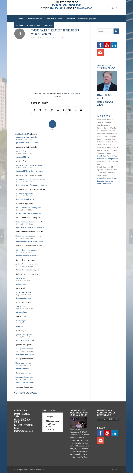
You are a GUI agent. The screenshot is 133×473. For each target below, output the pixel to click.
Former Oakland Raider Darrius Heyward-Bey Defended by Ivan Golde (107, 139)
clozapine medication (24, 349)
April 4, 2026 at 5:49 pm (24, 365)
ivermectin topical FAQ (25, 193)
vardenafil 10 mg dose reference (29, 165)
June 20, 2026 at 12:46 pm (25, 252)
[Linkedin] (117, 8)
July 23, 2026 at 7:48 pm (24, 167)
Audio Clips (61, 38)
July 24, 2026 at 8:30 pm (24, 153)
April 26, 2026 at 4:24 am (24, 323)
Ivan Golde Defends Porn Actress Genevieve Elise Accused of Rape (107, 150)
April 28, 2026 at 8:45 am (24, 309)
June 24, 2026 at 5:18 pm (24, 196)
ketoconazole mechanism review (29, 236)
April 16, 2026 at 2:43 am (24, 351)
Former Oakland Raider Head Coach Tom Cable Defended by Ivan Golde (107, 131)
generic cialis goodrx (24, 335)
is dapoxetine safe (23, 292)
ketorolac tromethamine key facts (29, 222)
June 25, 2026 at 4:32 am (24, 182)
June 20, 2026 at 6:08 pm (24, 238)
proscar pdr (20, 278)
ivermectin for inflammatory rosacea (30, 179)
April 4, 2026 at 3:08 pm (24, 379)
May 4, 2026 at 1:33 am (24, 295)
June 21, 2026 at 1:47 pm (24, 224)
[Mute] (116, 419)
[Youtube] (113, 8)
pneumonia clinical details (26, 137)
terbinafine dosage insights (27, 264)
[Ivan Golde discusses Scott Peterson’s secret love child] (2, 236)
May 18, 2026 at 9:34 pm (24, 280)
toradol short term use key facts (28, 207)
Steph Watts (74, 93)
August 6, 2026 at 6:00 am (24, 139)
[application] (108, 419)
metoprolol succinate (24, 377)
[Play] (99, 419)
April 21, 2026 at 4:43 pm (24, 337)
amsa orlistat (21, 306)
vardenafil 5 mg (22, 151)
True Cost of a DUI (104, 144)
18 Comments (49, 38)
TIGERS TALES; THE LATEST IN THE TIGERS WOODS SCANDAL (55, 32)
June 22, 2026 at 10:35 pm (25, 210)
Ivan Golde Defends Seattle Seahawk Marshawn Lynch (105, 122)
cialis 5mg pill (21, 320)
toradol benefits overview (26, 250)
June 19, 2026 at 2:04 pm (24, 266)
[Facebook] (109, 8)
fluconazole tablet (23, 363)
